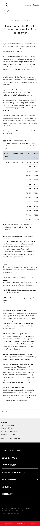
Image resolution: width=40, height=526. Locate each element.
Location (9, 11)
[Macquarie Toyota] (4, 4)
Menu (37, 11)
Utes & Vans (9, 464)
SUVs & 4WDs (9, 457)
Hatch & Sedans (11, 450)
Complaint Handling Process (10, 513)
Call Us (4, 11)
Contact (7, 493)
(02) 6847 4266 (12, 431)
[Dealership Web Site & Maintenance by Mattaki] (6, 518)
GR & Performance (13, 472)
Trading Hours (15, 438)
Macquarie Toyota (31, 5)
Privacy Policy (20, 511)
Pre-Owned (9, 479)
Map (3, 438)
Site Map (11, 511)
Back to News (7, 411)
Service (6, 486)
